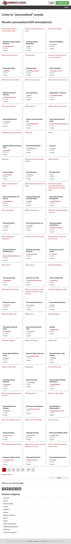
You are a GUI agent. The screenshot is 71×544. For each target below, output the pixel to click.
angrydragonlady (33, 356)
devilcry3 (54, 254)
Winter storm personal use (34, 120)
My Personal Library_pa (34, 223)
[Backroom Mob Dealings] (35, 425)
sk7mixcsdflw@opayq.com (59, 123)
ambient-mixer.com (16, 3)
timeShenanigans (33, 71)
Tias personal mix (9, 278)
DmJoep (30, 174)
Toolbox (53, 460)
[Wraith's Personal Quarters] (12, 85)
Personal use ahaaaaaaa (34, 406)
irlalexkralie (8, 174)
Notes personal (31, 380)
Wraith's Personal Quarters (9, 93)
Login (51, 3)
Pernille (30, 226)
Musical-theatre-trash (34, 280)
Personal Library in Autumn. (9, 407)
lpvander (54, 44)
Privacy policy (10, 541)
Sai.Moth (7, 305)
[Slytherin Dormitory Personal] (35, 242)
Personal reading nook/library (55, 224)
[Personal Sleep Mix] (59, 270)
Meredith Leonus (56, 71)
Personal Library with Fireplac (57, 354)
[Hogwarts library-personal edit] (12, 138)
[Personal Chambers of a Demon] (12, 189)
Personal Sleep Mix (56, 278)
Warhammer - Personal (57, 93)
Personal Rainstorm (10, 119)
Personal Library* (9, 223)
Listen (6, 37)
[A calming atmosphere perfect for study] (12, 398)
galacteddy (54, 329)
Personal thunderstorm (57, 457)
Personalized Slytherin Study (11, 354)
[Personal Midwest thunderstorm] (12, 242)
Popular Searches (7, 474)
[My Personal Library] (35, 215)
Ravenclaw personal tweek (56, 250)
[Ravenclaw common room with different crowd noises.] (35, 449)
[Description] (59, 346)
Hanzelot (7, 411)
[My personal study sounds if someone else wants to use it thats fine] (35, 294)
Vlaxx (53, 305)
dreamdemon (9, 201)
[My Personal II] (59, 164)
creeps (53, 148)
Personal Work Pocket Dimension (57, 381)
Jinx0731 (7, 122)
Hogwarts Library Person (12, 457)
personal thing (8, 172)
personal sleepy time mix (35, 353)
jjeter (29, 46)
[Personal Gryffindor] (59, 34)
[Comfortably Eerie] (59, 372)
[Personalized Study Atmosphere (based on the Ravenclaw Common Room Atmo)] (59, 189)
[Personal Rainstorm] (12, 111)
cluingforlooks (9, 46)
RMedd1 (7, 71)
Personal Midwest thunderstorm (9, 250)
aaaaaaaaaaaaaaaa (34, 409)
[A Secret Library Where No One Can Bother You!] (59, 60)
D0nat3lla (7, 384)
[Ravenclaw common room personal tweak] (59, 242)
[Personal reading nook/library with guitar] (59, 215)
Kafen (30, 95)
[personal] (12, 164)
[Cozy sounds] (59, 425)
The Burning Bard (56, 95)
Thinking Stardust (10, 97)
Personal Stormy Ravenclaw (32, 42)
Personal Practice (9, 68)
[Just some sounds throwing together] (35, 164)
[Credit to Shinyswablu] (59, 398)
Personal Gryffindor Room (58, 433)
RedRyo (53, 358)
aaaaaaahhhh (55, 384)
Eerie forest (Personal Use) (33, 328)
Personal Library (55, 68)
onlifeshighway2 (33, 123)
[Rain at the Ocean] (35, 346)
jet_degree (31, 305)
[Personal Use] (35, 111)
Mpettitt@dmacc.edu (57, 411)
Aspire (30, 201)
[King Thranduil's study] (12, 319)
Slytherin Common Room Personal (11, 42)
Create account (62, 3)
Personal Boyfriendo (33, 146)
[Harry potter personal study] (59, 111)
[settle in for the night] (12, 372)
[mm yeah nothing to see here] (12, 425)
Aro (52, 174)
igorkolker (54, 280)
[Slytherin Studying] (12, 346)
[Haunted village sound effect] (59, 294)
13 (28, 469)
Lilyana (7, 358)
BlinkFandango (33, 460)
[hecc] (59, 138)
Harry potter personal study (57, 120)
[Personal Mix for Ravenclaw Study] (35, 34)
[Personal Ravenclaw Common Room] (35, 189)
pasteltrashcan (56, 201)
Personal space (31, 172)
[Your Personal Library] (35, 85)
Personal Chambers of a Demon (11, 197)
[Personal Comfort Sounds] (12, 294)
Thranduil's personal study (10, 328)
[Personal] (35, 138)
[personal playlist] (59, 319)
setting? (52, 327)
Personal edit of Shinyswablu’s (55, 407)
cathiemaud (55, 435)
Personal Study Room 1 (34, 302)
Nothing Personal (32, 433)
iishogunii (31, 331)
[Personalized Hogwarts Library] (12, 449)
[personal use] (35, 270)
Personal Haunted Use (57, 302)
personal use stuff (32, 278)
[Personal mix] (12, 270)
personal (52, 146)
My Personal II (54, 172)
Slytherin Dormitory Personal (33, 250)
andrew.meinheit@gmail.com (12, 256)
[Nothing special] (35, 398)
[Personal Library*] (12, 215)
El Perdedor (31, 435)
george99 (7, 331)
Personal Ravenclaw (33, 457)
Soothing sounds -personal (9, 381)
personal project (8, 433)
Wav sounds (8, 435)
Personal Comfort (9, 302)
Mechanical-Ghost (57, 227)
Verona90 (7, 150)
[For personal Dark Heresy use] (59, 85)
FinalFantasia (32, 148)
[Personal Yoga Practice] (12, 60)
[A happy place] (35, 60)
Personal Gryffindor (56, 42)
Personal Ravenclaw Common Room (33, 197)
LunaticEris (31, 382)
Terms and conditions (20, 541)
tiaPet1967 (8, 280)
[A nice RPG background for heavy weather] (59, 449)
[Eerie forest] (35, 319)
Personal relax (31, 68)
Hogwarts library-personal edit (12, 146)
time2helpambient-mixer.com (56, 541)
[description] (35, 372)
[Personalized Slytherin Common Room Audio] (12, 34)
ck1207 (7, 226)
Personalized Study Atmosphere (56, 197)
